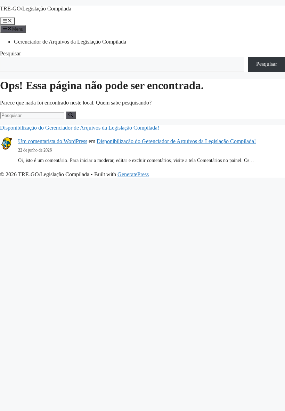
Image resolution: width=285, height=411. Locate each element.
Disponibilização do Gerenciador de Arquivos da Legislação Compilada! (79, 128)
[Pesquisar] (71, 115)
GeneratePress (133, 174)
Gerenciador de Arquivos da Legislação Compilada (70, 42)
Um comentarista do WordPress (52, 141)
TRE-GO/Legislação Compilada (35, 8)
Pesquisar (10, 53)
